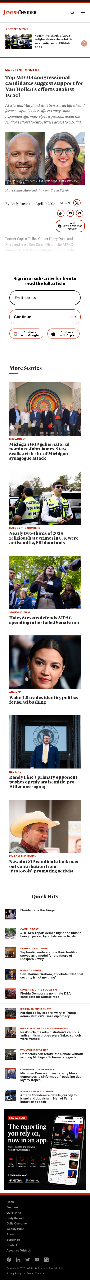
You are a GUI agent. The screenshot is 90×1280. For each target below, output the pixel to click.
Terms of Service (35, 1273)
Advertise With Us (18, 1250)
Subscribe (13, 1239)
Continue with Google (30, 334)
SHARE (65, 203)
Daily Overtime (16, 1223)
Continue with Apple (67, 334)
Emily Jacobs (20, 204)
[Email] (70, 213)
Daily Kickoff (15, 1218)
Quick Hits (45, 896)
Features (12, 1207)
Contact (11, 1245)
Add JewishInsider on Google (72, 226)
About (10, 1234)
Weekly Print (15, 1229)
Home (10, 1202)
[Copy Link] (60, 213)
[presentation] (84, 43)
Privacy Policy (14, 1273)
